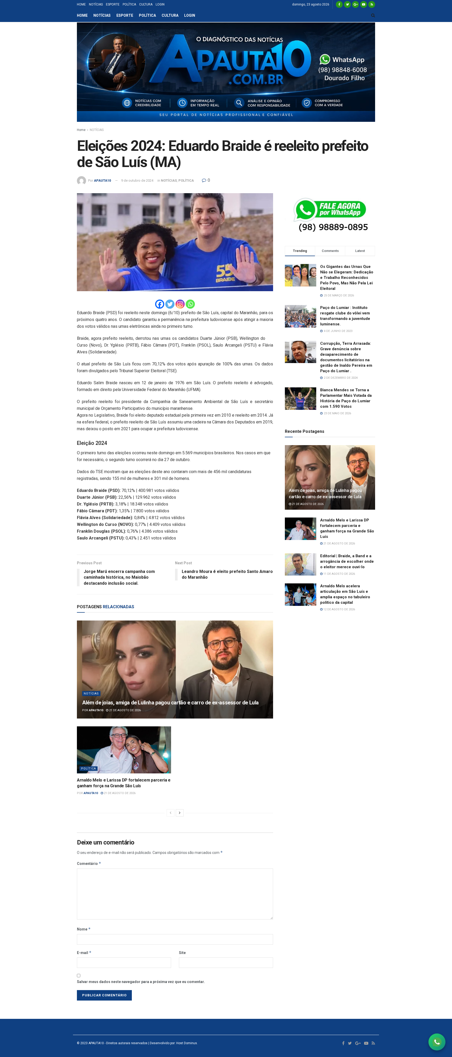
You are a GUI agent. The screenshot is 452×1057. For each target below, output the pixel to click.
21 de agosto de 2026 (124, 710)
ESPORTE (113, 4)
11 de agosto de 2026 (339, 574)
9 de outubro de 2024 (137, 180)
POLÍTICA (129, 4)
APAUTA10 (102, 180)
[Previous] (170, 813)
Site (182, 953)
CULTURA (145, 4)
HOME (81, 4)
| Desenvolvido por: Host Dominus (172, 1043)
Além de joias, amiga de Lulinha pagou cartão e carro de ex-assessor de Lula (170, 702)
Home (81, 130)
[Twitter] (169, 304)
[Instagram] (180, 304)
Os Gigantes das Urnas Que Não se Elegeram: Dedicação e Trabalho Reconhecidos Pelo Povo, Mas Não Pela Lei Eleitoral (346, 277)
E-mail (84, 952)
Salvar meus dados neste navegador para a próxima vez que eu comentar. (141, 982)
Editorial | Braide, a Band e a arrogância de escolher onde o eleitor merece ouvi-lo (347, 561)
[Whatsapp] (190, 304)
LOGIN (160, 4)
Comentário (89, 863)
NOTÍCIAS (96, 4)
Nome (84, 929)
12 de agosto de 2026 (339, 609)
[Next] (180, 813)
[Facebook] (159, 304)
